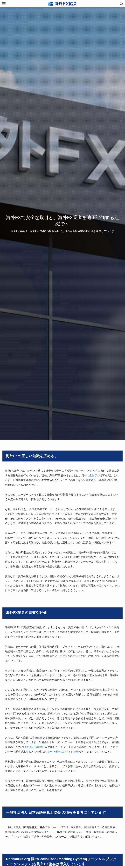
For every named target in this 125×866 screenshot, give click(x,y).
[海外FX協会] (62, 3)
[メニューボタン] (3, 3)
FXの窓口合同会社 (34, 747)
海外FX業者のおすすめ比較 (63, 751)
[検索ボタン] (121, 3)
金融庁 (93, 475)
